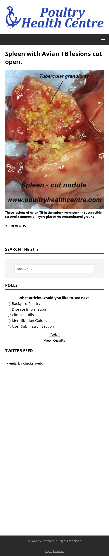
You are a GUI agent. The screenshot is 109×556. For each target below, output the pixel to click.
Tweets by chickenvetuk (25, 363)
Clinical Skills (23, 314)
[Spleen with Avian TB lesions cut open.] (54, 206)
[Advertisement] (54, 447)
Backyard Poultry (26, 303)
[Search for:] (54, 268)
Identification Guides (29, 320)
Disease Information (29, 309)
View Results (54, 340)
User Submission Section (33, 326)
